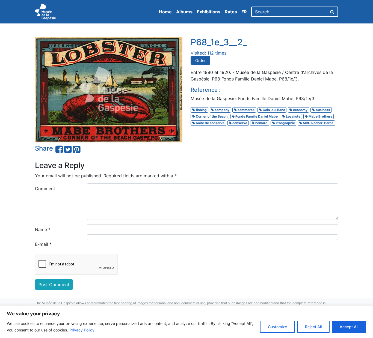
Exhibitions (208, 11)
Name (43, 229)
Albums (184, 11)
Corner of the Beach (211, 116)
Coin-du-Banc (273, 110)
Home (165, 11)
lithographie (285, 123)
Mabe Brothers (320, 116)
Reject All (313, 326)
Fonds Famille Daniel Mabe (256, 116)
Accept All (349, 326)
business (322, 110)
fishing (201, 110)
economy (299, 110)
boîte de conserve (209, 123)
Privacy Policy (81, 330)
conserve (239, 123)
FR (244, 11)
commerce (245, 110)
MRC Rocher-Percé (317, 123)
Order (200, 60)
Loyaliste (292, 116)
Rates (231, 11)
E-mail (43, 244)
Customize (277, 326)
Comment (45, 188)
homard (261, 123)
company (221, 110)
